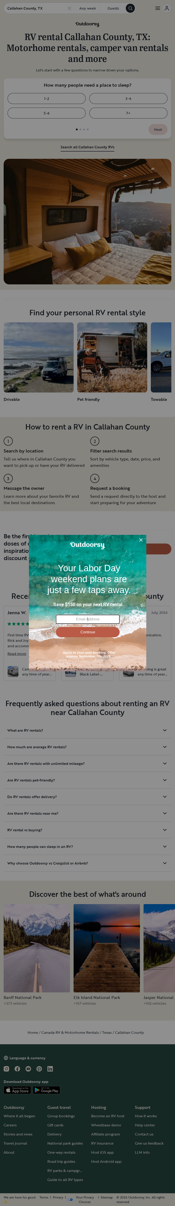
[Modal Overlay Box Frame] (87, 603)
